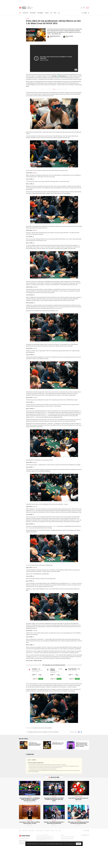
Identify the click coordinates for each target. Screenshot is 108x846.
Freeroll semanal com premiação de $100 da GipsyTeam (37, 671)
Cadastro (40, 678)
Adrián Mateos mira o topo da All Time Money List (58, 743)
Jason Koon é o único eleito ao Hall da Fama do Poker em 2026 (29, 822)
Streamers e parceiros (23, 840)
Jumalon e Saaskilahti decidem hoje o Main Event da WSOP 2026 (54, 822)
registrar (34, 759)
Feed (20, 12)
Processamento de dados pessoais (67, 838)
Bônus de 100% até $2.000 (73, 670)
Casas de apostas (39, 830)
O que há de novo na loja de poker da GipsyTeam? (78, 799)
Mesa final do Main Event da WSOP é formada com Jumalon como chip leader (54, 799)
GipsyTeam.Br (26, 838)
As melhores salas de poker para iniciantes (54, 665)
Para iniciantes (33, 12)
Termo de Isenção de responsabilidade (67, 836)
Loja (51, 12)
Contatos (62, 835)
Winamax (54, 76)
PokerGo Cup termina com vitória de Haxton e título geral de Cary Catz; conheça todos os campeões (82, 744)
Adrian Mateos (62, 76)
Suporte (85, 830)
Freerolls (47, 12)
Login (88, 7)
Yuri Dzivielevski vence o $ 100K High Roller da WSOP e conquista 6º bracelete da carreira (30, 799)
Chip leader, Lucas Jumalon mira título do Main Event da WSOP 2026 (78, 822)
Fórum (55, 12)
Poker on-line (25, 12)
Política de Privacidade (65, 840)
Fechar (78, 843)
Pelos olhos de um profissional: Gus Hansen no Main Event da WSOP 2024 (35, 744)
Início (20, 830)
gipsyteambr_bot (86, 835)
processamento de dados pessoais (54, 843)
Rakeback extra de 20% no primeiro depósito (54, 672)
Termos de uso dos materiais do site (42, 835)
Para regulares (40, 12)
